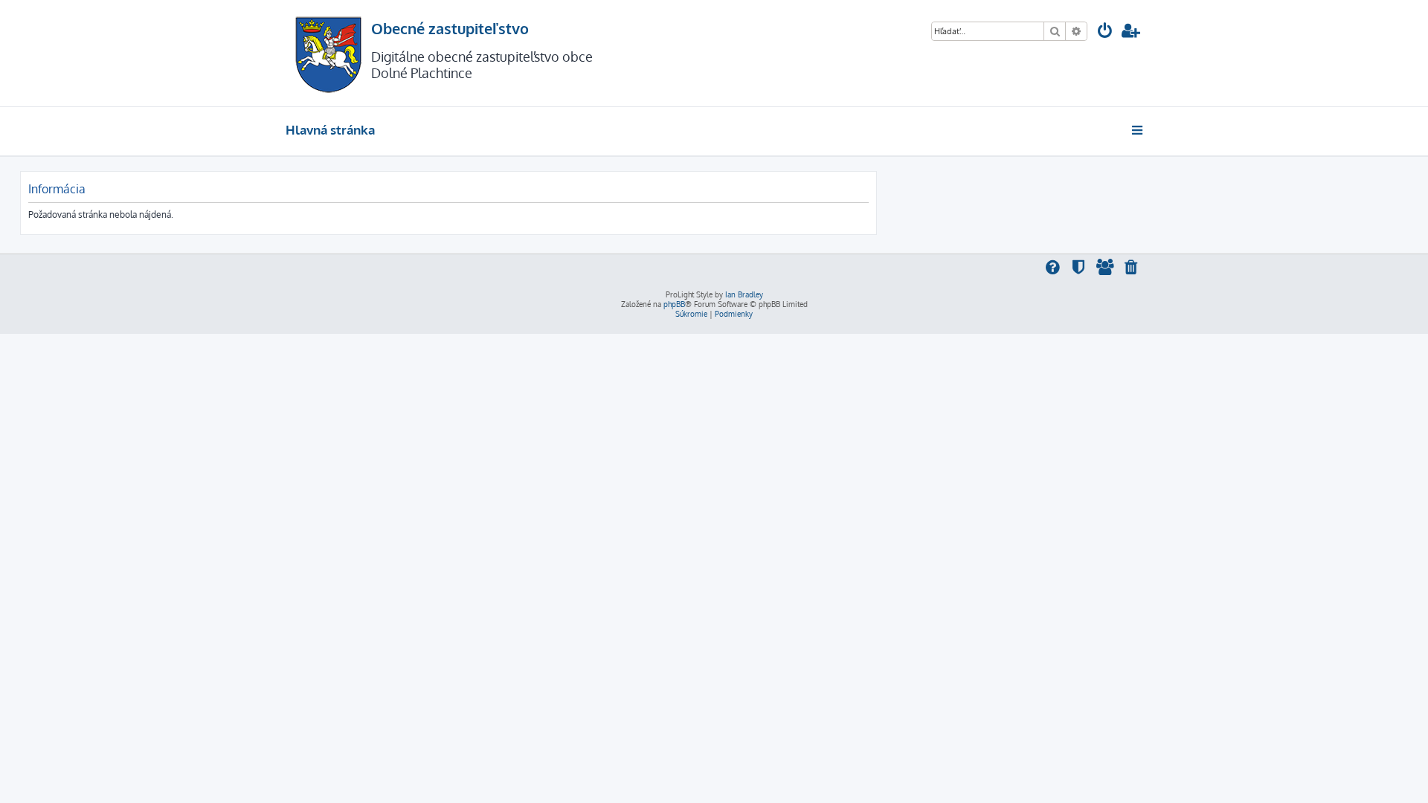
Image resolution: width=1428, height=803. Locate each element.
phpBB (674, 304)
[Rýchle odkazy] (1138, 130)
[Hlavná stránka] (328, 53)
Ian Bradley (744, 294)
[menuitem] (1105, 32)
